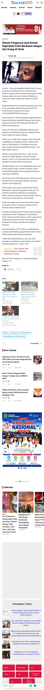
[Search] (37, 2)
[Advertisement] (22, 571)
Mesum (5, 333)
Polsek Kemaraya (9, 336)
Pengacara (14, 333)
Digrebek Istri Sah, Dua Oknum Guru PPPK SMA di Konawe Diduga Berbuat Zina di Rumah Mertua (16, 359)
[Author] (4, 56)
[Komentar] (10, 685)
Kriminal (5, 39)
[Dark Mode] (42, 2)
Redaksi (11, 56)
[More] (31, 367)
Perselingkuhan (25, 333)
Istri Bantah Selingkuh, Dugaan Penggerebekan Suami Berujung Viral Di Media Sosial (28, 295)
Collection (8, 487)
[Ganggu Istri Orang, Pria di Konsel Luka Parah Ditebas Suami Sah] (10, 310)
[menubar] (2, 2)
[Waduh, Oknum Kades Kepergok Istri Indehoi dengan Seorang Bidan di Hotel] (10, 286)
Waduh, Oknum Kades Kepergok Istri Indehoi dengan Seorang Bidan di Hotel (9, 295)
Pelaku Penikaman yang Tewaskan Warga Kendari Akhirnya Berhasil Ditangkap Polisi (15, 392)
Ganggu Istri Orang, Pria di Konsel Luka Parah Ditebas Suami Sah (10, 318)
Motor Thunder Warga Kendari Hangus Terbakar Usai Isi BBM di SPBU (14, 376)
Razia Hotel (21, 336)
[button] (16, 481)
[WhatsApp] (30, 685)
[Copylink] (35, 685)
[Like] (4, 685)
